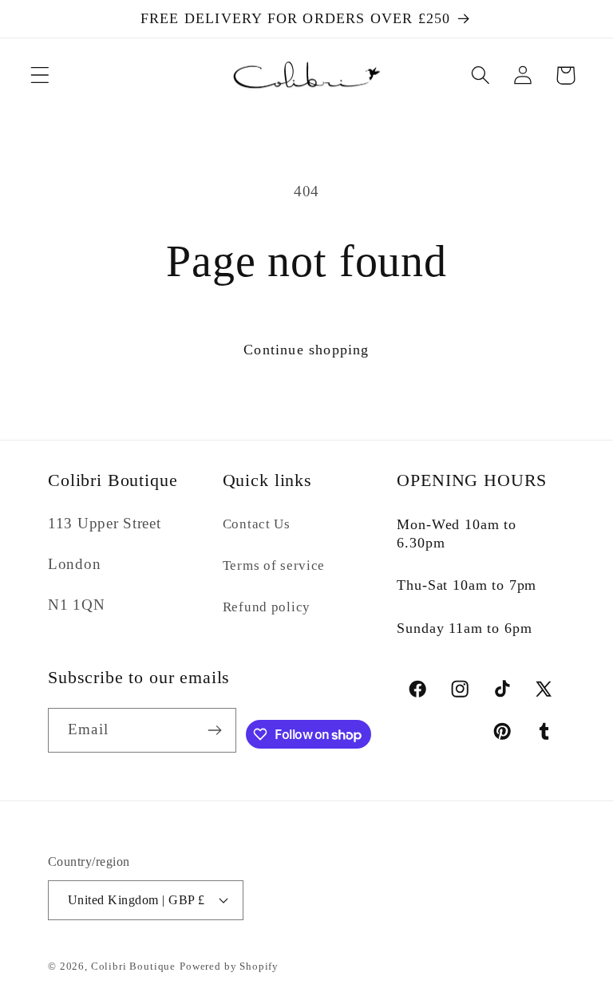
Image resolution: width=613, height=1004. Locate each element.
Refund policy (266, 607)
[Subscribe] (214, 730)
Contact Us (257, 524)
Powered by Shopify (229, 966)
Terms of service (274, 565)
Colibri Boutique (133, 966)
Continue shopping (306, 350)
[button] (40, 75)
